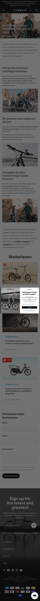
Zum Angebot (29, 307)
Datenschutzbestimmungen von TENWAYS (29, 310)
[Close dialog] (38, 289)
